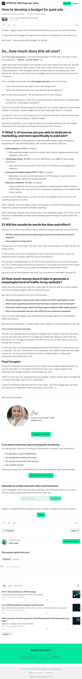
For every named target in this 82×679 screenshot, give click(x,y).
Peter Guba (34, 18)
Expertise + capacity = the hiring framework (18, 624)
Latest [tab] (10, 586)
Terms (48, 669)
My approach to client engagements (21, 453)
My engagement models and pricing (21, 457)
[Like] (4, 25)
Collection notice (56, 669)
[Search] (78, 586)
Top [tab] (4, 586)
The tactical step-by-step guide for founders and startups (22, 594)
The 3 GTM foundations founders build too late (23, 605)
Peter (22, 35)
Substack (32, 677)
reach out (63, 385)
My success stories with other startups (22, 461)
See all (6, 634)
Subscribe (67, 3)
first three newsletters (16, 57)
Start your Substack (37, 673)
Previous (9, 531)
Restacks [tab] (16, 559)
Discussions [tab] (18, 586)
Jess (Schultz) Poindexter (18, 18)
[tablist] (11, 559)
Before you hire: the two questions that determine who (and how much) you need (35, 619)
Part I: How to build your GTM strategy (19, 592)
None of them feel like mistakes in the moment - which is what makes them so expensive (34, 608)
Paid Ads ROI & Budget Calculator (16, 329)
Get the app (49, 673)
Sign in (76, 3)
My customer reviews (15, 465)
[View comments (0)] (9, 25)
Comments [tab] (7, 559)
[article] (41, 595)
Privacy (43, 669)
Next (74, 531)
